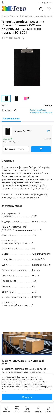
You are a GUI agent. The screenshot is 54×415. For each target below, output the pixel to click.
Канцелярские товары (31, 16)
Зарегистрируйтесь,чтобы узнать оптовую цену (41, 111)
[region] (27, 139)
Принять (27, 397)
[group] (27, 67)
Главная (5, 16)
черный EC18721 (23, 131)
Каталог (15, 16)
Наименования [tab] (11, 118)
